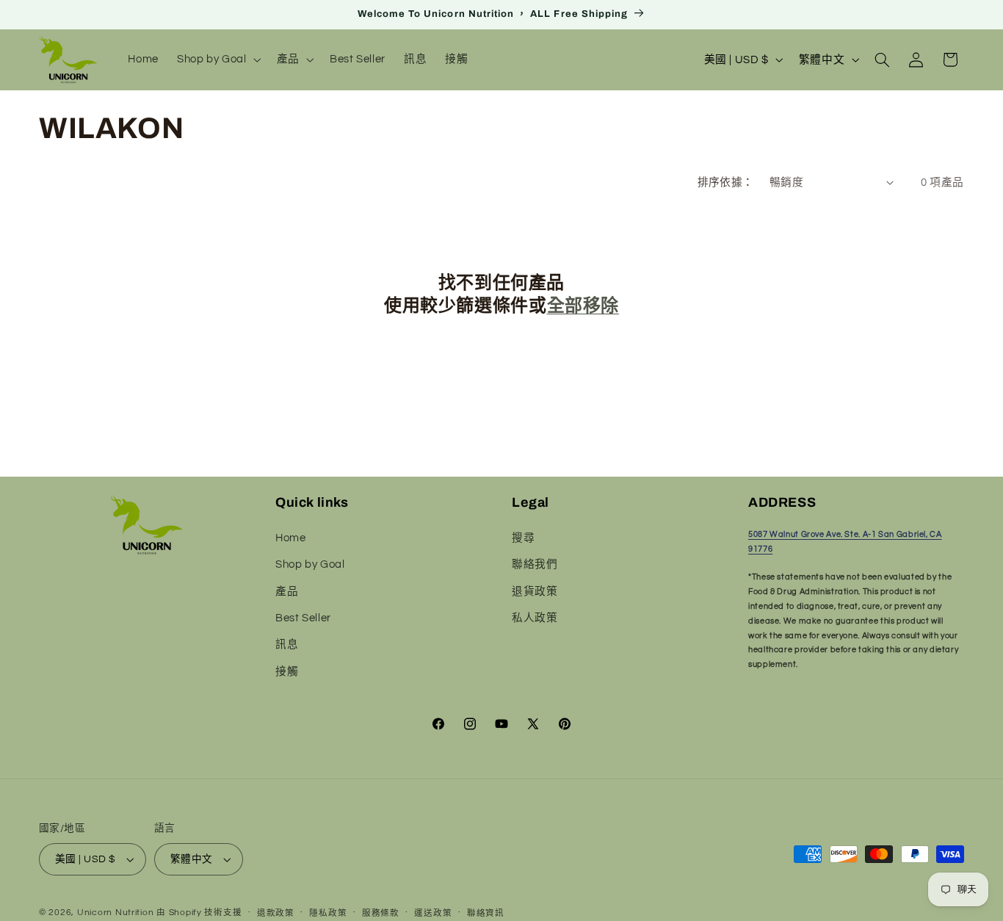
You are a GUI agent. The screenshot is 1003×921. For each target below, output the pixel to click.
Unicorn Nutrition (115, 913)
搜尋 (523, 537)
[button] (218, 59)
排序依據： (726, 182)
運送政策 (433, 913)
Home (290, 537)
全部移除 (583, 305)
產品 (286, 591)
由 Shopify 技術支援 (199, 913)
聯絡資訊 (485, 913)
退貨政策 (535, 591)
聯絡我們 (535, 564)
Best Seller (303, 618)
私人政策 (535, 618)
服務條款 (380, 913)
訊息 (286, 644)
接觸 (286, 671)
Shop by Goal (310, 564)
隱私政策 (328, 913)
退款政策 (275, 913)
